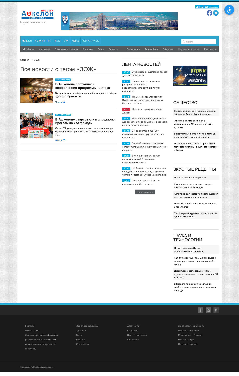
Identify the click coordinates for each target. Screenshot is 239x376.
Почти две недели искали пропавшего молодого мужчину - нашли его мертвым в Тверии (196, 146)
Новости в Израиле (187, 344)
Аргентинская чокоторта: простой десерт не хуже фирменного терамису (196, 195)
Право (57, 40)
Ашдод (75, 40)
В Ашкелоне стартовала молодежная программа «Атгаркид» (85, 121)
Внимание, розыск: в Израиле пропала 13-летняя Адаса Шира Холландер (195, 112)
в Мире (30, 49)
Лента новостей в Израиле (191, 325)
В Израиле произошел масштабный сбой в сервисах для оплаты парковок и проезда (195, 287)
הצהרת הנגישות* (32, 330)
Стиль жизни (133, 49)
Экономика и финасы (66, 49)
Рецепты (113, 49)
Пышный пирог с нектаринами (190, 177)
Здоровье (88, 49)
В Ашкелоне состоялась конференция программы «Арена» (83, 86)
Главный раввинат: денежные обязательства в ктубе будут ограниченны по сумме (144, 146)
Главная (24, 59)
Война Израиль (90, 40)
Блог (66, 40)
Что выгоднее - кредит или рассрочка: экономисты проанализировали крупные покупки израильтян (141, 85)
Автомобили (151, 49)
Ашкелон (27, 40)
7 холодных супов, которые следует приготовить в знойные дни (193, 185)
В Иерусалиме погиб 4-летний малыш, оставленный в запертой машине (194, 135)
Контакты (29, 325)
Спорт (101, 49)
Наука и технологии (188, 49)
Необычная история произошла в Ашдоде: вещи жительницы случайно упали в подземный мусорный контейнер (144, 171)
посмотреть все (145, 192)
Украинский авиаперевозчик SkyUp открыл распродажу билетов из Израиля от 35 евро (142, 100)
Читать (59, 101)
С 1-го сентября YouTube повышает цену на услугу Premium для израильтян (143, 134)
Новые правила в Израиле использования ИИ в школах (141, 182)
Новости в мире (186, 339)
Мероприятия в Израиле (190, 334)
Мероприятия (42, 40)
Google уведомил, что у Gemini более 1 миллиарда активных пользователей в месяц (195, 261)
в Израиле (44, 49)
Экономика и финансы (87, 325)
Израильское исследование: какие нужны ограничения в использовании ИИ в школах (196, 274)
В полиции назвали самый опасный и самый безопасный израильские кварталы (141, 159)
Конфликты (210, 49)
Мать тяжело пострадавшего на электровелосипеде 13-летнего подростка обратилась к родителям (144, 122)
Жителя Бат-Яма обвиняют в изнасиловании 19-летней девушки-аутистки (193, 124)
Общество (168, 49)
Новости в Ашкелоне (188, 330)
